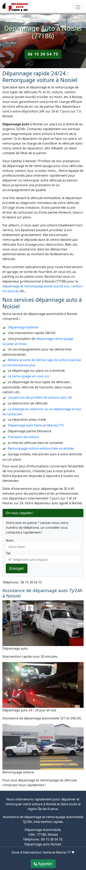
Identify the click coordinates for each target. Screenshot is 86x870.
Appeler (44, 863)
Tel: (8, 553)
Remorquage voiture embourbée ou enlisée (41, 448)
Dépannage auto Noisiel (42, 844)
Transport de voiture (23, 437)
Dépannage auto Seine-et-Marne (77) (36, 425)
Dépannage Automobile (43, 829)
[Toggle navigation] (78, 7)
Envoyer (16, 568)
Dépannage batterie (23, 327)
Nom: (10, 540)
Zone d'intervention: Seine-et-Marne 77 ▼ (43, 852)
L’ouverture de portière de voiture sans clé (40, 397)
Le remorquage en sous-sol (28, 376)
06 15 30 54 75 (43, 54)
